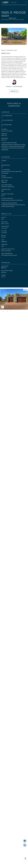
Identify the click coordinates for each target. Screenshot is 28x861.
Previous (3, 312)
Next (7, 312)
